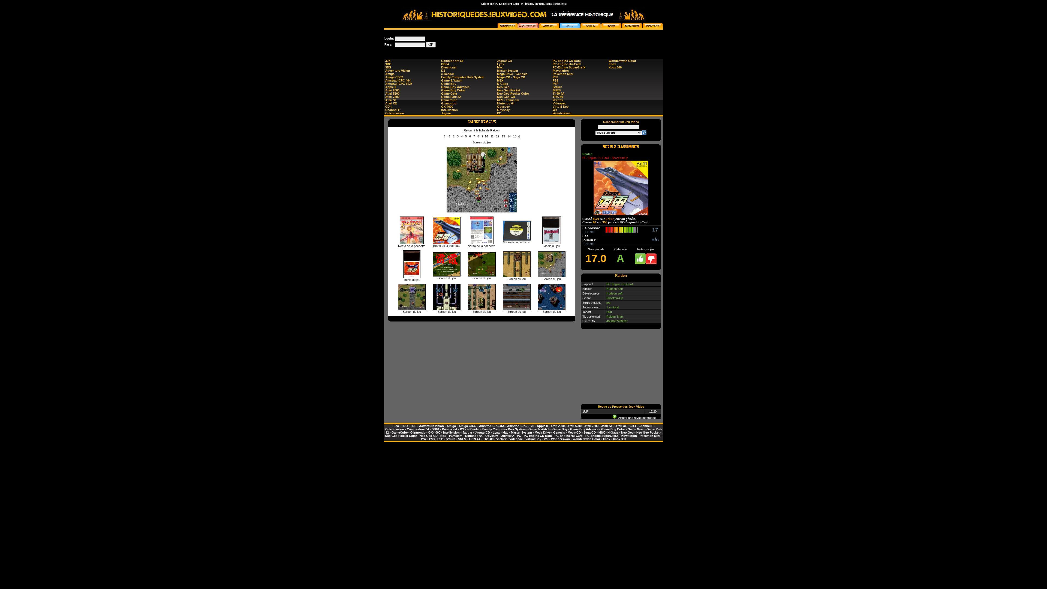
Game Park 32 (451, 96)
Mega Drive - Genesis (512, 74)
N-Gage (502, 83)
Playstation (561, 70)
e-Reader (447, 74)
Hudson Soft (614, 288)
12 (497, 136)
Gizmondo (448, 103)
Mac (500, 67)
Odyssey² (504, 110)
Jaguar (446, 113)
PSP (555, 83)
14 (509, 136)
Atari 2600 (392, 90)
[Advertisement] (564, 42)
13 (503, 136)
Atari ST (391, 100)
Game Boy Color (453, 90)
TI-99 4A (558, 93)
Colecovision (394, 113)
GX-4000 (447, 106)
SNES (557, 90)
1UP (585, 411)
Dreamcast (448, 67)
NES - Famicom (508, 100)
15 (514, 136)
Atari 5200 (392, 93)
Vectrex (558, 100)
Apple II (390, 87)
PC (499, 113)
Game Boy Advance (455, 87)
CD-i (388, 106)
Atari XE (391, 103)
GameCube (449, 100)
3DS (388, 67)
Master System (507, 70)
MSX (500, 80)
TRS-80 (558, 96)
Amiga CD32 (394, 77)
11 (492, 136)
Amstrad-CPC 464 (398, 80)
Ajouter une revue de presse (636, 417)
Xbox (612, 64)
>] (518, 136)
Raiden (587, 154)
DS (443, 70)
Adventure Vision (397, 70)
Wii (555, 110)
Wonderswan (562, 113)
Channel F (392, 110)
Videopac (559, 103)
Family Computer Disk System (463, 77)
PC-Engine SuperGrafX (569, 67)
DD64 (445, 64)
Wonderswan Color (622, 60)
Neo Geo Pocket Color (513, 93)
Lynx (500, 64)
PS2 (555, 77)
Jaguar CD (504, 60)
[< (445, 136)
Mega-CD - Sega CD (511, 77)
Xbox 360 (615, 67)
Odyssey (503, 106)
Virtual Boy (560, 106)
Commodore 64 (452, 60)
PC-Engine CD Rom (567, 60)
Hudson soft (614, 293)
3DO (388, 64)
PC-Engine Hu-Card (567, 64)
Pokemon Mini (563, 74)
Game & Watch (451, 80)
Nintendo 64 (506, 103)
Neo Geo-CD (506, 96)
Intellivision (449, 110)
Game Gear (449, 93)
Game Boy (448, 83)
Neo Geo (503, 87)
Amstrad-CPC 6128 (398, 83)
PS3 (555, 80)
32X (387, 60)
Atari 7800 (392, 96)
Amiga (390, 74)
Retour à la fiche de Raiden (482, 130)
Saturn (557, 87)
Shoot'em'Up (614, 298)
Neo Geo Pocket (508, 90)
